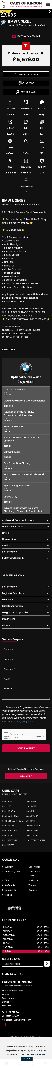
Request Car (11, 890)
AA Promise (10, 885)
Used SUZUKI (32, 836)
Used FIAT (6, 806)
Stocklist (9, 880)
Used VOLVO (8, 845)
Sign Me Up (26, 776)
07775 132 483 (12, 1016)
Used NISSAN (8, 826)
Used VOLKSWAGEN (35, 840)
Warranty (9, 867)
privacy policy (37, 1036)
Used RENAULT (32, 831)
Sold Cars (33, 880)
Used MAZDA (32, 816)
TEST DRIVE (28, 83)
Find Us (8, 895)
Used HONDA (8, 811)
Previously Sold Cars (12, 874)
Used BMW (31, 802)
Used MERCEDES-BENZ (12, 821)
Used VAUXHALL (9, 840)
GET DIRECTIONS (11, 959)
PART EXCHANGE (29, 92)
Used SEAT (7, 836)
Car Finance (34, 867)
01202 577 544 (12, 1012)
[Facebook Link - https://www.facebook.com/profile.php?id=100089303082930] (5, 1024)
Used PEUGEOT (33, 826)
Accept (26, 1058)
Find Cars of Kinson (34, 874)
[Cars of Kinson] (26, 4)
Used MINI (30, 821)
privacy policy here (22, 721)
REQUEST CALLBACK (28, 74)
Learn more (38, 1054)
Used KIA (30, 811)
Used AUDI (7, 802)
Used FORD (31, 806)
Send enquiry (26, 748)
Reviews (32, 890)
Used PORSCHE (9, 831)
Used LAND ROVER (10, 816)
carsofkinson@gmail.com (18, 1020)
